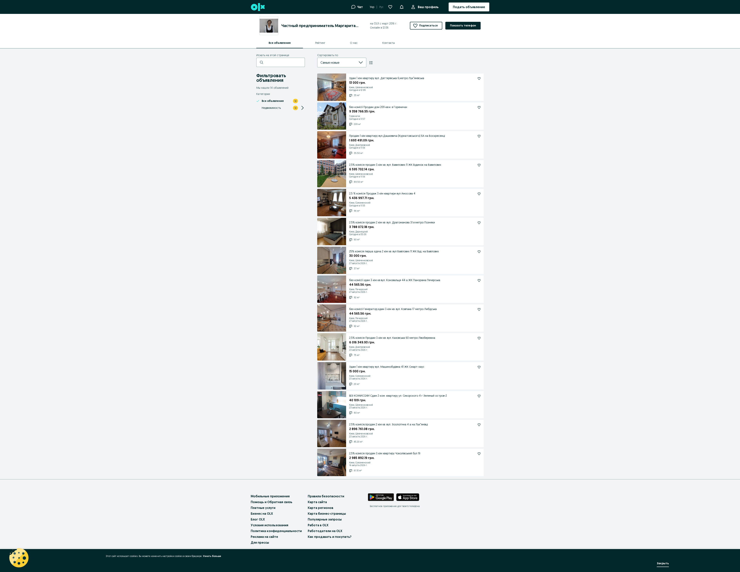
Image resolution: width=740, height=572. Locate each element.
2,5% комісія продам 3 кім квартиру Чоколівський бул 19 (384, 453)
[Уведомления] (401, 7)
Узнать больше (212, 556)
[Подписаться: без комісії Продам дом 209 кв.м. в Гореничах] (479, 107)
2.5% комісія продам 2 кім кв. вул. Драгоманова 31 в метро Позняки (392, 222)
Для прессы (260, 542)
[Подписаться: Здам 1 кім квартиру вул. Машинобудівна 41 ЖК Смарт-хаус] (479, 367)
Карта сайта (317, 502)
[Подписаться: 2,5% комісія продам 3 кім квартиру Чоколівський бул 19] (479, 453)
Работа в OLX (318, 525)
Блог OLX (258, 519)
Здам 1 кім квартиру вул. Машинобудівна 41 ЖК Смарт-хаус (386, 366)
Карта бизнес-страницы (327, 513)
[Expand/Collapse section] (302, 108)
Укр (372, 7)
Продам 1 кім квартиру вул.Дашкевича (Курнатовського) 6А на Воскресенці (397, 136)
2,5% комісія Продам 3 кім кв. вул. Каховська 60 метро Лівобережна (392, 338)
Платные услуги (263, 508)
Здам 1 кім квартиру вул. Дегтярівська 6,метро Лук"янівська (386, 78)
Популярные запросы (325, 519)
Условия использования (269, 525)
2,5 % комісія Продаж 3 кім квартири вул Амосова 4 (382, 193)
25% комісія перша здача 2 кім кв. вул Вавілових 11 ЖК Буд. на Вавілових (394, 251)
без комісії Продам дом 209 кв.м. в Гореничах (378, 107)
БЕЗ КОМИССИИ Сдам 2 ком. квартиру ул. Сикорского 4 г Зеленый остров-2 (398, 395)
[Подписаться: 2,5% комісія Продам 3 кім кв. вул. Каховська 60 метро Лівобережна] (479, 338)
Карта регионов (320, 508)
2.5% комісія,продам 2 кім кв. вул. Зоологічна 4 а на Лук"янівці (388, 424)
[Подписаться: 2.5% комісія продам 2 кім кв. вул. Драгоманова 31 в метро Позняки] (479, 222)
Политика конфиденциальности (276, 531)
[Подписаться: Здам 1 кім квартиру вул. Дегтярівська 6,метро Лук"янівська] (479, 78)
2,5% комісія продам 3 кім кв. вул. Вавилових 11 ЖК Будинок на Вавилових (395, 164)
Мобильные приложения (270, 496)
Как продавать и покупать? (330, 537)
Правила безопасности (326, 496)
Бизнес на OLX (262, 513)
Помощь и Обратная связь (271, 502)
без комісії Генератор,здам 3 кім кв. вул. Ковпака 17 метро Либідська (393, 309)
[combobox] (337, 62)
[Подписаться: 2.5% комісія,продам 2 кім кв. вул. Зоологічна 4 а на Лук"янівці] (479, 424)
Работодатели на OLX (325, 531)
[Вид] (371, 62)
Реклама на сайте (264, 537)
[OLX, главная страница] (257, 7)
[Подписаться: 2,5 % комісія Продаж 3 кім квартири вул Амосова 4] (479, 193)
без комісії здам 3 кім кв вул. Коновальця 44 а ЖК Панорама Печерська (394, 280)
